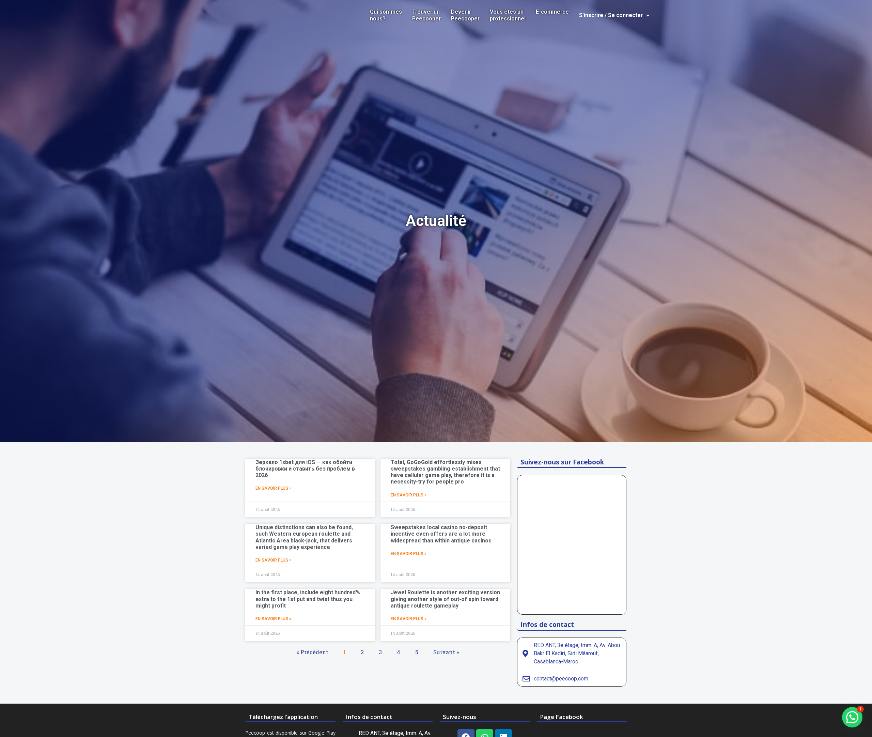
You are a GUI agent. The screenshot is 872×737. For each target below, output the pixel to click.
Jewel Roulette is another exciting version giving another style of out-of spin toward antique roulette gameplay (445, 599)
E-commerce (552, 12)
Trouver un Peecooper (426, 15)
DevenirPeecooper (465, 15)
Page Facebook (561, 717)
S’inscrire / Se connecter (611, 15)
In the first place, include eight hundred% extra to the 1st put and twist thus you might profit (307, 599)
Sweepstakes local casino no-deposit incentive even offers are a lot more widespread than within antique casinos (441, 533)
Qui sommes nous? (386, 15)
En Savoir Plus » (273, 488)
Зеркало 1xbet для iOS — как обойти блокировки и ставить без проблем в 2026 (305, 468)
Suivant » (446, 652)
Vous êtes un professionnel (508, 15)
